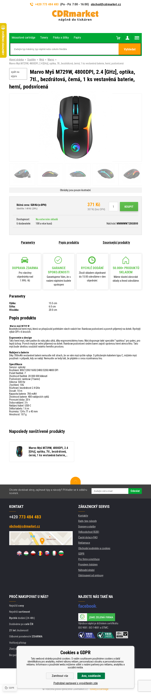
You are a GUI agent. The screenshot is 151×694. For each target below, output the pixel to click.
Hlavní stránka (16, 59)
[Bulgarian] (61, 553)
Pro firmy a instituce (89, 559)
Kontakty (83, 515)
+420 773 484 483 (47, 4)
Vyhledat (130, 49)
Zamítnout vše (60, 676)
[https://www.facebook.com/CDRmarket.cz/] (87, 606)
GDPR (81, 553)
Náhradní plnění (86, 570)
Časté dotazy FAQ (88, 537)
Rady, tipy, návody (87, 521)
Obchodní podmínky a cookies (94, 548)
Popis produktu (69, 242)
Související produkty (116, 242)
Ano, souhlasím (91, 676)
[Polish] (33, 553)
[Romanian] (40, 553)
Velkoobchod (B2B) (88, 532)
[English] (19, 553)
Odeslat (135, 491)
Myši (41, 59)
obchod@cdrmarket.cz (106, 4)
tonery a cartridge (99, 689)
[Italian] (54, 553)
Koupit (129, 206)
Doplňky (31, 59)
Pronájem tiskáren (88, 564)
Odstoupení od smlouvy (90, 575)
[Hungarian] (26, 553)
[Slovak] (47, 553)
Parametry (28, 242)
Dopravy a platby (87, 526)
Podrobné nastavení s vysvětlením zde (75, 683)
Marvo (51, 59)
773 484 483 (25, 517)
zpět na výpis (15, 74)
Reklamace (84, 542)
